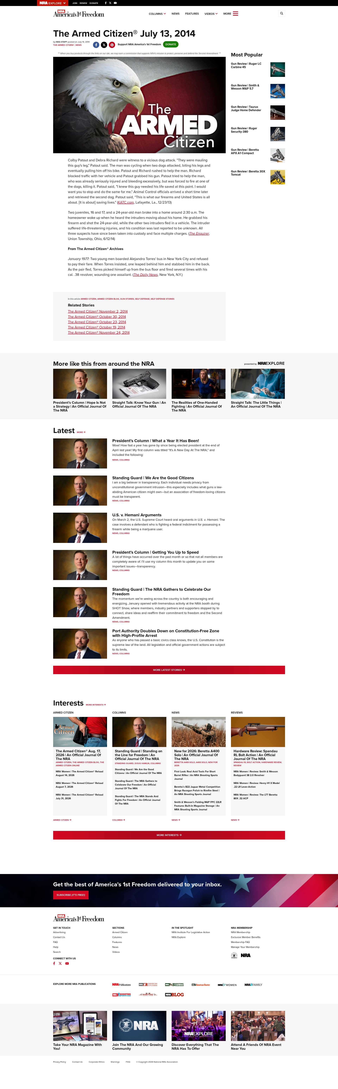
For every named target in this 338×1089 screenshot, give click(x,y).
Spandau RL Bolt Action (247, 762)
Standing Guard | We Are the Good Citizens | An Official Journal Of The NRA (138, 771)
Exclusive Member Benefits (246, 937)
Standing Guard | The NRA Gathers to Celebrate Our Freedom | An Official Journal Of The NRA (136, 784)
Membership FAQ (240, 942)
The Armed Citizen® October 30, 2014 (97, 316)
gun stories (127, 298)
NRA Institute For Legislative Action (191, 932)
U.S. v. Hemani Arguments (136, 515)
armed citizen (88, 298)
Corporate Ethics (97, 1061)
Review (237, 765)
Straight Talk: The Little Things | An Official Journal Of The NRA (256, 404)
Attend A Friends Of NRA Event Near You (256, 1046)
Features (192, 14)
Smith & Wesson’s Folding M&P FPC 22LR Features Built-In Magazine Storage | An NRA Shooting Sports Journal (197, 805)
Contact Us (59, 937)
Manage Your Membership (245, 947)
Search (57, 952)
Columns (156, 14)
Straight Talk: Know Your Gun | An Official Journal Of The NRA (139, 404)
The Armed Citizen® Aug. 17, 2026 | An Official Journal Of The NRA (78, 754)
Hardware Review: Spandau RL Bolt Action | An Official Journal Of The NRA (256, 754)
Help (55, 947)
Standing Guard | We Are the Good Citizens (153, 478)
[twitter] (104, 43)
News (176, 14)
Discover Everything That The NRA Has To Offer (195, 1046)
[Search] (281, 13)
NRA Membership (240, 932)
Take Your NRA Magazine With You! (77, 1046)
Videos (210, 14)
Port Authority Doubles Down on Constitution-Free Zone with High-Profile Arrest (165, 633)
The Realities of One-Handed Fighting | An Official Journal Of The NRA (197, 406)
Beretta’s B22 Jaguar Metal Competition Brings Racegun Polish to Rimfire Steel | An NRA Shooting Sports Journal (197, 790)
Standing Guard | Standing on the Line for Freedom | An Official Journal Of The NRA (138, 754)
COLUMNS (156, 763)
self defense (142, 298)
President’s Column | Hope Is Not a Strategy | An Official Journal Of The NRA (79, 406)
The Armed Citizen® (63, 45)
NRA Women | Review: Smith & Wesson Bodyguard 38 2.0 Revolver (256, 773)
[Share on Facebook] (96, 43)
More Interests (94, 704)
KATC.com (126, 202)
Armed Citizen (63, 713)
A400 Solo (201, 762)
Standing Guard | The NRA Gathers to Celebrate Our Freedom (161, 591)
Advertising (59, 932)
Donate (94, 3)
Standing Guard (124, 763)
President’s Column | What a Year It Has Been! (155, 441)
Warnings (115, 1061)
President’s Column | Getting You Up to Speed (155, 552)
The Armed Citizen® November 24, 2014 (99, 332)
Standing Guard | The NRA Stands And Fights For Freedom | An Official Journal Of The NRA (137, 800)
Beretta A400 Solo (184, 762)
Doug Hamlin (142, 763)
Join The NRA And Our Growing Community (137, 1046)
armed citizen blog (108, 298)
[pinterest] (112, 43)
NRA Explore (179, 937)
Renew (83, 3)
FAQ (55, 942)
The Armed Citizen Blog (86, 762)
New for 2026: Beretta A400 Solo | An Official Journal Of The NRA (196, 754)
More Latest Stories (183, 670)
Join (75, 3)
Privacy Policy (59, 1061)
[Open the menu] (235, 13)
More (80, 432)
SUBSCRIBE (71, 895)
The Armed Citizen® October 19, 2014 (96, 327)
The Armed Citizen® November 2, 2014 (98, 311)
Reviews (237, 713)
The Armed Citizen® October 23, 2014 (97, 322)
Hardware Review (271, 762)
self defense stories (162, 298)
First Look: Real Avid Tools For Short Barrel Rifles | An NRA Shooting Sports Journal (196, 775)
